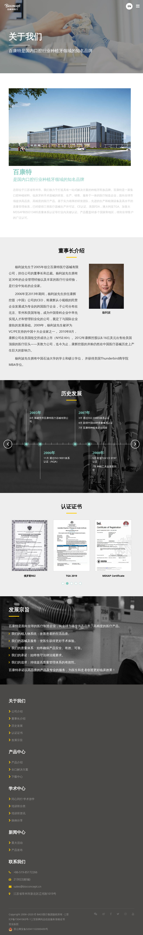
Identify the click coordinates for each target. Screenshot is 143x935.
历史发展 (17, 726)
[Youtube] (133, 914)
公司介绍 (17, 711)
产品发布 (17, 850)
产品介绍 (17, 762)
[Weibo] (103, 914)
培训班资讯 (18, 813)
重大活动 (17, 843)
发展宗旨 (17, 740)
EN (129, 6)
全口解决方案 (20, 769)
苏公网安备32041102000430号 (30, 929)
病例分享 (17, 820)
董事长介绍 (18, 718)
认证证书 (17, 733)
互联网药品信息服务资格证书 (49, 919)
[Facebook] (111, 914)
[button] (63, 583)
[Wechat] (95, 914)
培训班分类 (18, 806)
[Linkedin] (125, 914)
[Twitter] (118, 914)
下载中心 (17, 777)
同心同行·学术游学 (23, 799)
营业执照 (13, 924)
